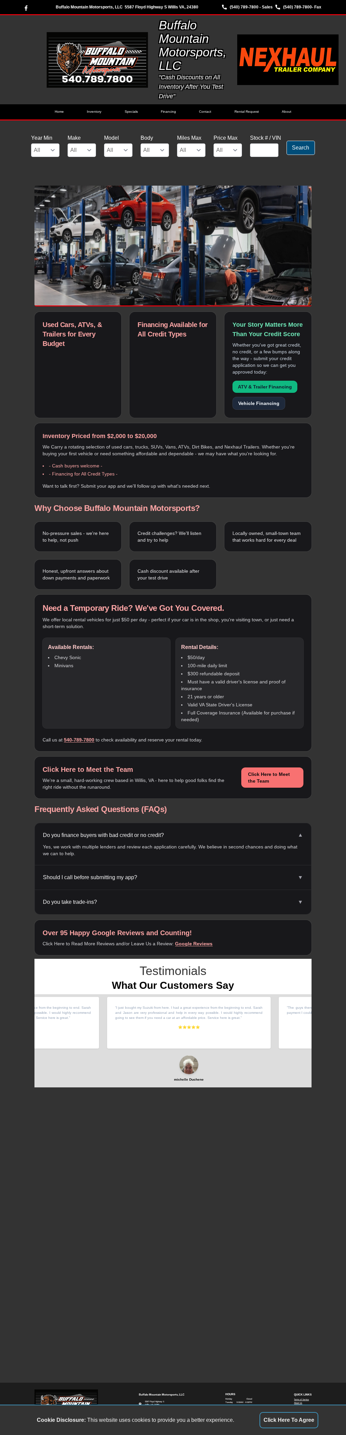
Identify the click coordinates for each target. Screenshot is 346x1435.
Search (300, 148)
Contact (205, 111)
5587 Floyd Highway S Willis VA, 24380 (161, 7)
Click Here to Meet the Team (269, 777)
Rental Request (246, 111)
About (286, 111)
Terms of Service (301, 1399)
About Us (298, 1403)
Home (59, 111)
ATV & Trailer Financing (265, 386)
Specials (131, 111)
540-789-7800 (79, 739)
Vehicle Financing (258, 403)
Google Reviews (194, 943)
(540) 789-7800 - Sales (251, 7)
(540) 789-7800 (297, 7)
